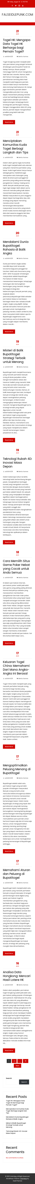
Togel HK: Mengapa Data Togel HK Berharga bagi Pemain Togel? (16, 46)
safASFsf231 (9, 57)
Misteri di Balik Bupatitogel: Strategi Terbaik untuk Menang (14, 356)
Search (9, 1078)
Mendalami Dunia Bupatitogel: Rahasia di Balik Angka (15, 247)
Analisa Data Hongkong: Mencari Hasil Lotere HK (17, 976)
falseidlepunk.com (17, 14)
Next (17, 1066)
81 (25, 1061)
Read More (9, 122)
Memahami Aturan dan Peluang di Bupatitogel (16, 874)
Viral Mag (23, 1179)
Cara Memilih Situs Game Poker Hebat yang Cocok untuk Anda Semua (16, 567)
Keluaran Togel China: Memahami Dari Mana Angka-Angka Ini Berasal (16, 668)
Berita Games (23, 57)
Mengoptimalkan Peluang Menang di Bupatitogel (17, 769)
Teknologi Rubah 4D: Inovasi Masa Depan (17, 463)
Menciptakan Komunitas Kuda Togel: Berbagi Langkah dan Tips (15, 147)
